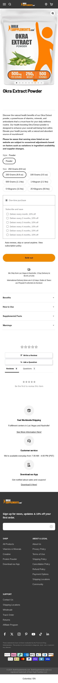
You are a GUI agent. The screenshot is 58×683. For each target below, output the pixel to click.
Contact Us (8, 599)
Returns (6, 620)
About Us (37, 544)
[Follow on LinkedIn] (48, 634)
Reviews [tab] (10, 368)
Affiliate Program (10, 625)
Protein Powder (10, 559)
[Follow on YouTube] (33, 634)
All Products (8, 544)
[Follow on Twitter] (12, 634)
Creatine (7, 554)
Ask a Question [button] (30, 362)
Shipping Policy (40, 559)
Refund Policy (39, 569)
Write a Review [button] (30, 355)
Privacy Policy (39, 549)
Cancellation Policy (41, 564)
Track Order (8, 615)
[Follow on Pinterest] (26, 634)
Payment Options (41, 574)
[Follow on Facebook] (5, 634)
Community (38, 584)
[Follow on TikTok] (41, 634)
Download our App (11, 564)
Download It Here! (29, 484)
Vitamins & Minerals (12, 549)
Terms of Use (39, 554)
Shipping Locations (41, 579)
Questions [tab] (27, 368)
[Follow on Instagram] (19, 634)
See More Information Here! (29, 432)
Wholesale (7, 610)
